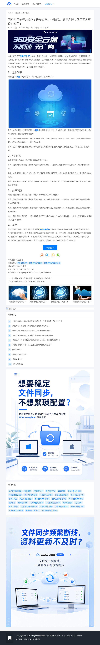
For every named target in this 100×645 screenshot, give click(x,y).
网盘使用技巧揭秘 (35, 263)
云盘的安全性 (17, 359)
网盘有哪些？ (17, 349)
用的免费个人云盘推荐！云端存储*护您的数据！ (33, 278)
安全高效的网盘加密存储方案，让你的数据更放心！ (32, 330)
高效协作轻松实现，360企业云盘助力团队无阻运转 (32, 345)
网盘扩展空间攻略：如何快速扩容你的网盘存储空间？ (32, 335)
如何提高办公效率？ (20, 354)
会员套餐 (25, 4)
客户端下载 (37, 4)
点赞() (51, 248)
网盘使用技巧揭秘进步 (52, 263)
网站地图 (36, 639)
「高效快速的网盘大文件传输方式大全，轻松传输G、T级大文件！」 (38, 321)
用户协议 (27, 639)
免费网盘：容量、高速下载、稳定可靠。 (30, 281)
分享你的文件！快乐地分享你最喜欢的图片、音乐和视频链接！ (36, 340)
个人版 (15, 4)
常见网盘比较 (18, 364)
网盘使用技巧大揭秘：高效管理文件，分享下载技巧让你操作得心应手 (18, 302)
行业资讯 (26, 13)
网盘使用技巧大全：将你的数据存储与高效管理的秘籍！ (82, 302)
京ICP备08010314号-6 (73, 636)
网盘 (18, 77)
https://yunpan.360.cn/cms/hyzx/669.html (33, 272)
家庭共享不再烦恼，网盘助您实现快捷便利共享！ (31, 326)
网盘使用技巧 (25, 56)
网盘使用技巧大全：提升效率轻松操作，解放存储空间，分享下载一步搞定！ (60, 302)
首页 (9, 13)
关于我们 (19, 639)
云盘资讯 (48, 4)
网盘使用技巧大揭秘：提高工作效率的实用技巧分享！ (39, 302)
